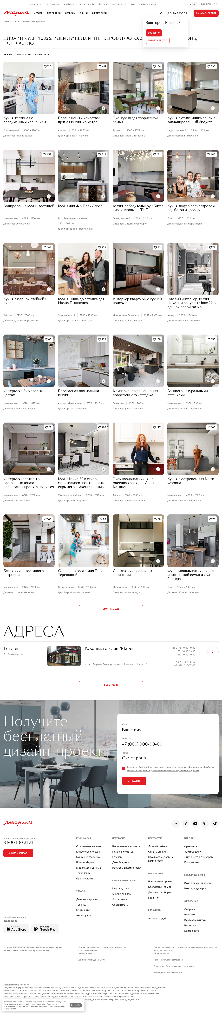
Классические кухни (88, 851)
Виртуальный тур (195, 920)
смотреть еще (111, 609)
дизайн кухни (17, 950)
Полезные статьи (123, 851)
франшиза (35, 4)
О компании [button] (99, 13)
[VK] (176, 824)
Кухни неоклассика (88, 857)
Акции (84, 13)
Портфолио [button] (54, 13)
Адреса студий (157, 918)
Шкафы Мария (85, 862)
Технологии (83, 873)
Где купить (154, 910)
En (194, 4)
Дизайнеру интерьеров (198, 857)
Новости (189, 914)
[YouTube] (195, 824)
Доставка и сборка (159, 892)
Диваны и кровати (87, 899)
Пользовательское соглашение (168, 960)
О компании (191, 901)
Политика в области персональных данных (174, 966)
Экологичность (121, 893)
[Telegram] (215, 824)
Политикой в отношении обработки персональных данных (30, 1005)
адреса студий (126, 4)
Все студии (111, 685)
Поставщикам (193, 862)
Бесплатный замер (159, 886)
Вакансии (190, 925)
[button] (177, 13)
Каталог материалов (124, 880)
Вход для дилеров (194, 875)
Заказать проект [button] (206, 13)
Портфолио (118, 838)
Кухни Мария (83, 838)
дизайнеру (68, 4)
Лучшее (7, 54)
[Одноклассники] (186, 824)
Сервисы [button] (70, 13)
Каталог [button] (38, 13)
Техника (81, 904)
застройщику (52, 4)
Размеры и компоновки (126, 867)
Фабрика (189, 909)
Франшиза (190, 846)
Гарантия (153, 897)
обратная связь (106, 4)
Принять (75, 1005)
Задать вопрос (18, 853)
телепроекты (23, 54)
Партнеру (189, 838)
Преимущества (85, 878)
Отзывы (117, 857)
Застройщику (192, 851)
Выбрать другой (157, 40)
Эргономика (119, 899)
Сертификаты (120, 904)
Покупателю (155, 838)
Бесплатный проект (160, 881)
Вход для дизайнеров (197, 883)
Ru (190, 4)
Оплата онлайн (157, 851)
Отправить (134, 781)
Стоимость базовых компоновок (160, 858)
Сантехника (83, 910)
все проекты (41, 54)
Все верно (154, 33)
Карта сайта (191, 930)
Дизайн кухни (120, 862)
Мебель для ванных (88, 867)
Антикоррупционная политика (168, 972)
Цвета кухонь (120, 888)
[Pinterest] (205, 824)
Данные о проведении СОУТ (91, 960)
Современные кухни (88, 846)
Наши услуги (155, 873)
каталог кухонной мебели (37, 950)
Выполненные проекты (126, 846)
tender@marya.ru (86, 953)
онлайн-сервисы (147, 4)
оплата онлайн (87, 4)
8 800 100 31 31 (210, 4)
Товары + (81, 891)
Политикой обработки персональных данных (175, 770)
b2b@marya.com (161, 953)
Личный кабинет (158, 846)
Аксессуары (83, 915)
